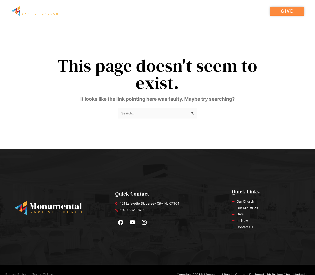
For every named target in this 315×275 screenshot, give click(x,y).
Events (107, 11)
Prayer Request (189, 11)
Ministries (221, 11)
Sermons (84, 11)
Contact (247, 11)
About (128, 11)
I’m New (154, 11)
